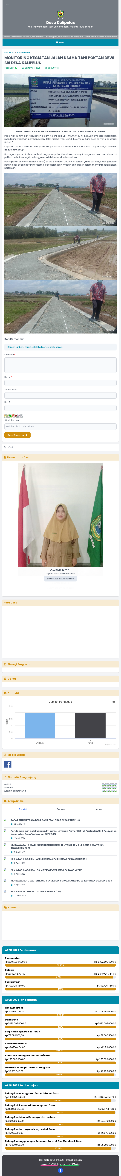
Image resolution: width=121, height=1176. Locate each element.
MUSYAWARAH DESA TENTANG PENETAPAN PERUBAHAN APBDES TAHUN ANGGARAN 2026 (61, 880)
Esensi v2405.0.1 (49, 1164)
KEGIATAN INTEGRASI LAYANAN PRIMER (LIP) (36, 891)
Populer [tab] (61, 809)
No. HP (8, 402)
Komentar (9, 354)
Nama (8, 377)
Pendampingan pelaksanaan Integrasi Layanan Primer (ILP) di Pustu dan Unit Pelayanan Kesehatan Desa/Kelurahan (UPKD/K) (64, 832)
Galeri (12, 679)
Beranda (9, 52)
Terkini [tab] (22, 809)
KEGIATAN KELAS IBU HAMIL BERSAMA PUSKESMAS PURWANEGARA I (48, 859)
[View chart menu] (114, 702)
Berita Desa (23, 52)
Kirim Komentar (16, 435)
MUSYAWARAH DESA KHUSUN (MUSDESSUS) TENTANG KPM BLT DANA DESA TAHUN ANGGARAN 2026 (57, 846)
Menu (62, 42)
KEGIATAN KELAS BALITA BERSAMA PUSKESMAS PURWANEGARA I (47, 869)
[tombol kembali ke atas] (115, 1170)
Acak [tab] (99, 809)
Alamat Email (10, 389)
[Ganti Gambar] (12, 420)
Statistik (14, 693)
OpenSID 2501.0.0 (69, 1164)
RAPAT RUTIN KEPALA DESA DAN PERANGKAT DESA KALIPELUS (45, 820)
